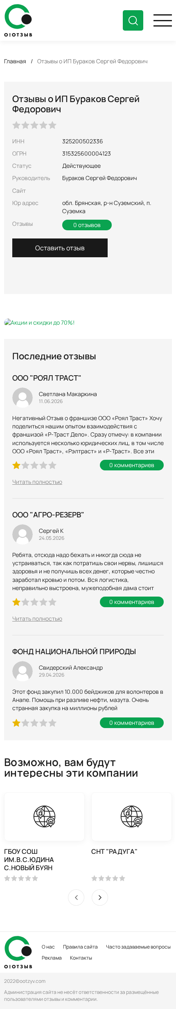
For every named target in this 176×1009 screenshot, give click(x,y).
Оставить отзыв (60, 247)
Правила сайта (80, 946)
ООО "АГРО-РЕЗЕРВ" (48, 514)
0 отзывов (87, 225)
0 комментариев (131, 465)
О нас (48, 946)
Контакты (81, 957)
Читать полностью (37, 482)
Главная (15, 61)
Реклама (52, 957)
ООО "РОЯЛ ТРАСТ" (46, 377)
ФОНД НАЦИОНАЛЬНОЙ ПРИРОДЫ (74, 651)
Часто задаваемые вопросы (138, 946)
